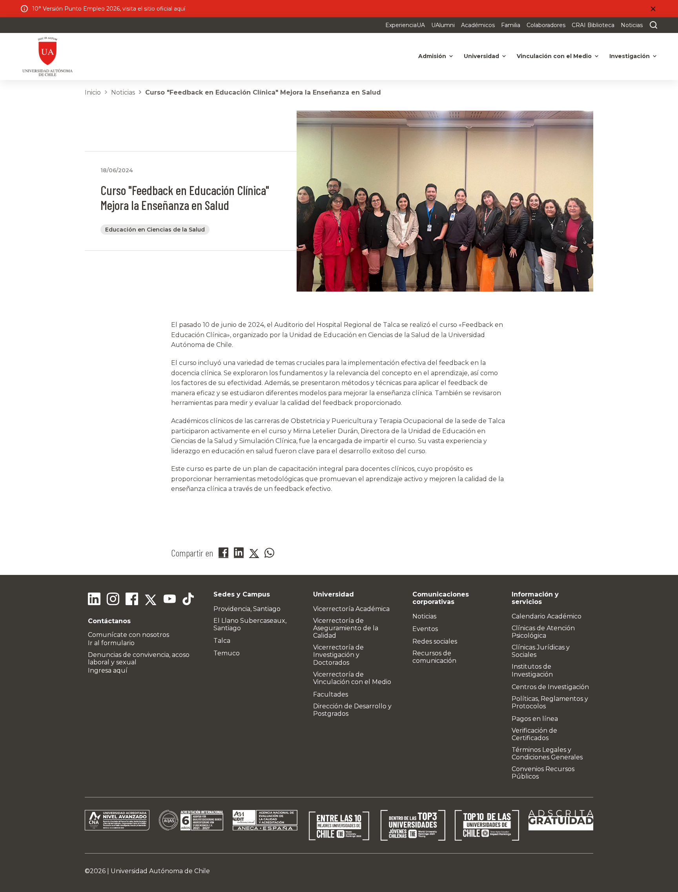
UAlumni (443, 25)
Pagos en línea (535, 718)
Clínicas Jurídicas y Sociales (541, 651)
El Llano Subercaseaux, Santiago (249, 624)
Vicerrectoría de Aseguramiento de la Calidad (345, 628)
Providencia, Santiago (247, 609)
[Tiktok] (188, 600)
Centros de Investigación (550, 687)
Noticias (632, 25)
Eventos (425, 629)
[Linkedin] (94, 600)
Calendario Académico (546, 616)
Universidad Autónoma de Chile (160, 871)
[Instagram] (113, 600)
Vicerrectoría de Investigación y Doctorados (338, 655)
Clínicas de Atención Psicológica (543, 631)
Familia (510, 25)
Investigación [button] (629, 56)
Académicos (478, 25)
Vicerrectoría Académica (351, 609)
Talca (221, 640)
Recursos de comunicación (434, 656)
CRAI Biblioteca (593, 25)
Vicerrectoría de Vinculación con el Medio (352, 678)
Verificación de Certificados (534, 734)
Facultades (330, 694)
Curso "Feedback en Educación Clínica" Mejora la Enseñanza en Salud (263, 92)
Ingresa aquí (108, 670)
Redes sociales (434, 641)
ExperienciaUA (405, 25)
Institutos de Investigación (532, 670)
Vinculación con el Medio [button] (554, 56)
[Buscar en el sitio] (652, 25)
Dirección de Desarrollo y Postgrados (352, 709)
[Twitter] (150, 600)
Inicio (93, 92)
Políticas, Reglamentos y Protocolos (550, 702)
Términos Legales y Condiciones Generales (547, 753)
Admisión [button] (432, 56)
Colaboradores (546, 25)
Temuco (226, 653)
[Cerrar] (653, 8)
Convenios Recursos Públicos (543, 772)
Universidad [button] (481, 56)
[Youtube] (169, 600)
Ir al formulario (111, 643)
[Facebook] (132, 600)
